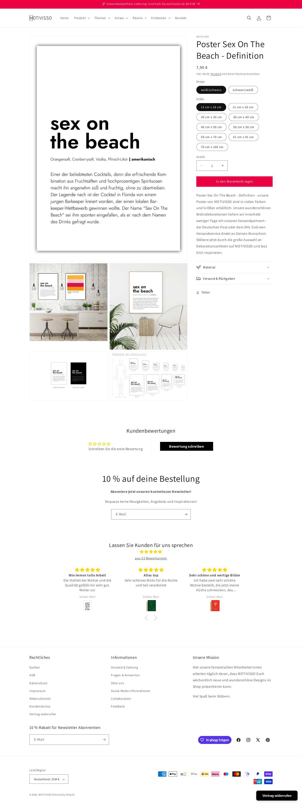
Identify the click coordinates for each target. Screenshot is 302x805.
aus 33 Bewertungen (151, 558)
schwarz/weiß (243, 90)
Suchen (34, 668)
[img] (151, 552)
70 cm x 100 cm (212, 147)
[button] (81, 18)
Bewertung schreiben (186, 446)
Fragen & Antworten (125, 675)
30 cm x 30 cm (211, 117)
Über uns (117, 683)
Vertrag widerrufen (42, 714)
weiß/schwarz (211, 90)
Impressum (37, 691)
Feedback (118, 707)
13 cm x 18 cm (211, 107)
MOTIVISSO (44, 794)
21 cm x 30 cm (243, 107)
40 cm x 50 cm (211, 127)
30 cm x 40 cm (243, 117)
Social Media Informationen (131, 691)
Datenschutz (38, 683)
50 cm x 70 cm (211, 137)
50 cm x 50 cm (243, 127)
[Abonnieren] (186, 514)
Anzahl (200, 157)
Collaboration (121, 699)
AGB (32, 675)
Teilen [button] (205, 292)
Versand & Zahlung (124, 668)
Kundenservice (39, 707)
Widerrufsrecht (40, 699)
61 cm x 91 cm (243, 137)
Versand (216, 73)
